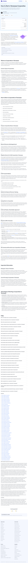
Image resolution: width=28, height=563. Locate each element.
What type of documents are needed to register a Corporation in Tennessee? (11, 331)
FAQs (2, 54)
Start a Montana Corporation (6, 428)
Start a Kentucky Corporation (6, 417)
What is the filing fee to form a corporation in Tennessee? (9, 383)
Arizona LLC (2, 535)
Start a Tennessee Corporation (6, 449)
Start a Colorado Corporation (6, 401)
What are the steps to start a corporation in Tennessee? (9, 317)
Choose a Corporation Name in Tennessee (7, 106)
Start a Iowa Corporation (5, 414)
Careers (15, 548)
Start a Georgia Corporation (5, 408)
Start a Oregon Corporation (5, 443)
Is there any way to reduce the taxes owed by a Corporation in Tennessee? (11, 360)
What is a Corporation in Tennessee (6, 48)
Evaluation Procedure (17, 556)
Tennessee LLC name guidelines (20, 132)
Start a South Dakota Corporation (6, 448)
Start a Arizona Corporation (5, 397)
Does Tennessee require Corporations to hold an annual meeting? (10, 340)
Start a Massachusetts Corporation (6, 422)
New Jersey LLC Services (17, 540)
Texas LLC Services (17, 524)
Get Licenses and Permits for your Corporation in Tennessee (10, 121)
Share (11, 15)
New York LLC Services (17, 532)
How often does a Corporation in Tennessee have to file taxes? (10, 358)
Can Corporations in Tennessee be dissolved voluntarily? (9, 376)
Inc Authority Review (3, 552)
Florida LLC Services (17, 527)
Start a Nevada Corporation (5, 431)
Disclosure (2, 15)
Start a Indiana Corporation (5, 413)
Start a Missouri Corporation (5, 427)
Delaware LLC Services (17, 528)
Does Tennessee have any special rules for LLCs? (8, 374)
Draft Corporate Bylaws (5, 112)
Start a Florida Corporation (5, 406)
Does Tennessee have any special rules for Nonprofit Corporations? (10, 353)
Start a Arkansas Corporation (6, 399)
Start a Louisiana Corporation (6, 418)
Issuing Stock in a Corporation (6, 115)
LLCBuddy (3, 92)
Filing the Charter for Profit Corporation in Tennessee (9, 110)
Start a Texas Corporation (5, 450)
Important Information (4, 51)
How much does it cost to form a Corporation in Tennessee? (9, 335)
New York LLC (2, 531)
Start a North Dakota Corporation (6, 439)
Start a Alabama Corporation (6, 395)
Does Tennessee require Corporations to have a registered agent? (10, 342)
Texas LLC (2, 523)
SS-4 (14, 235)
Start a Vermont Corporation (5, 453)
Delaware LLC (2, 527)
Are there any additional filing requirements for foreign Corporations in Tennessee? (13, 351)
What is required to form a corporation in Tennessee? (8, 381)
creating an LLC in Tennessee (14, 35)
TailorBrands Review (3, 553)
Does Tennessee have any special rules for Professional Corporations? (11, 378)
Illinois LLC (2, 532)
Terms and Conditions (17, 553)
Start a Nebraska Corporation (6, 430)
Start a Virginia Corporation (5, 454)
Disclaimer (16, 552)
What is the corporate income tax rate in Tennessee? (8, 322)
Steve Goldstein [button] (5, 11)
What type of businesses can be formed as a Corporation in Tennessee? (11, 326)
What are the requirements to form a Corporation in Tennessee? (10, 319)
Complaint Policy (16, 549)
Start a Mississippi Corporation (6, 426)
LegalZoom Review (3, 545)
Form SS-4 (16, 233)
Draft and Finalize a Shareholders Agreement (8, 117)
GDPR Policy (16, 557)
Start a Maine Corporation (5, 419)
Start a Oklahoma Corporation (6, 441)
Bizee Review (2, 549)
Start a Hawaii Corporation (5, 409)
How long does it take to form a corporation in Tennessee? (9, 391)
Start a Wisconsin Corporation (6, 458)
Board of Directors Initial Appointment (7, 108)
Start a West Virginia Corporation (6, 457)
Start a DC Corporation (5, 404)
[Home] (4, 1)
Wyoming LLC (2, 536)
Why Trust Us (6, 15)
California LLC (2, 524)
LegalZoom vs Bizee (3, 556)
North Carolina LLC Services (18, 531)
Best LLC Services (17, 523)
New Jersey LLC (3, 539)
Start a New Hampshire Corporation (6, 432)
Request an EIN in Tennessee (6, 119)
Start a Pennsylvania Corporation (6, 444)
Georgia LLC (2, 528)
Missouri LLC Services (17, 539)
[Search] (23, 1)
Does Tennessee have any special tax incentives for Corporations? (10, 349)
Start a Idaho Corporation (5, 410)
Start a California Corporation (6, 400)
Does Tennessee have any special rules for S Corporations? (9, 369)
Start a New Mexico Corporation (6, 435)
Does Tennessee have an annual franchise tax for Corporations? (10, 333)
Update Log (16, 545)
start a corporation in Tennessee (19, 42)
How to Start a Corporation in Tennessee (7, 50)
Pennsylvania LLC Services (18, 535)
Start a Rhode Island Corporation (6, 445)
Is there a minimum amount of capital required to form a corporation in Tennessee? (13, 324)
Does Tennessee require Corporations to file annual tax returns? (10, 367)
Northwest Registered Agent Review (5, 548)
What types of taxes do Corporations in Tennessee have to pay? (10, 356)
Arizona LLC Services (17, 536)
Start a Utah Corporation (5, 452)
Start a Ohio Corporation (5, 440)
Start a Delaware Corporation (6, 405)
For (12, 235)
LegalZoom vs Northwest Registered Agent (6, 557)
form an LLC (18, 88)
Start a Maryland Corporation (6, 421)
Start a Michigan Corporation (6, 423)
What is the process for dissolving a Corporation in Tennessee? (10, 365)
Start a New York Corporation (6, 436)
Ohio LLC (2, 540)
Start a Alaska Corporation (5, 396)
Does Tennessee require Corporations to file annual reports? (9, 344)
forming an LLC (6, 132)
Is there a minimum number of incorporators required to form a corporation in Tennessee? (12, 386)
